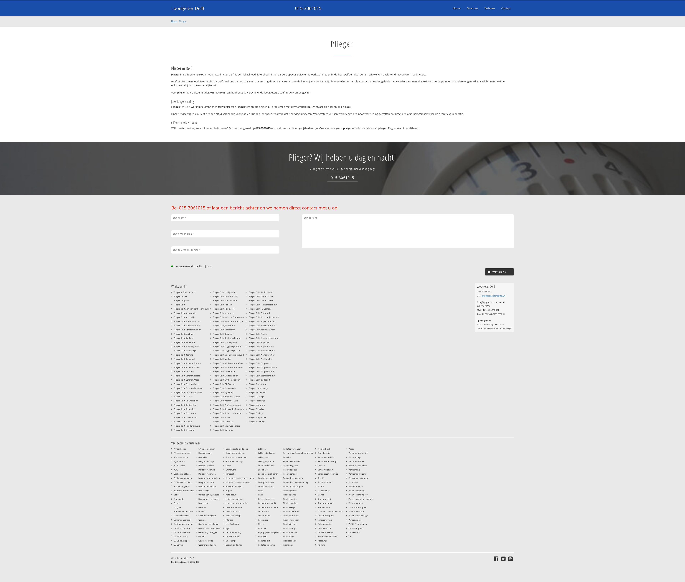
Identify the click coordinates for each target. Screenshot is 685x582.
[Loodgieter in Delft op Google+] (511, 558)
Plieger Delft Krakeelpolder (225, 342)
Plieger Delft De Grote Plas (186, 400)
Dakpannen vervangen (208, 499)
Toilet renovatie (325, 519)
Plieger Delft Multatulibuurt (225, 375)
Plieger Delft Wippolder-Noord (263, 367)
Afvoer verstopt (181, 457)
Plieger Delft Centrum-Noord (187, 375)
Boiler (176, 494)
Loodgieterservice (266, 482)
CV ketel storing (181, 536)
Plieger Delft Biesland (183, 338)
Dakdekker (203, 457)
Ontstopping (264, 515)
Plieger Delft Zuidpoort (259, 379)
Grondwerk (230, 469)
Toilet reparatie (324, 524)
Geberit (201, 536)
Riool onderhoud (291, 511)
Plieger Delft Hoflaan (222, 304)
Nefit (260, 494)
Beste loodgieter (181, 486)
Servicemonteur (325, 482)
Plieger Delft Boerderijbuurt (186, 346)
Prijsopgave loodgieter (268, 532)
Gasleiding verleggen (207, 532)
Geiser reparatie (205, 540)
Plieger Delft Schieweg (223, 421)
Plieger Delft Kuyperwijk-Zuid (226, 350)
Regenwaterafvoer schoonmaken (298, 453)
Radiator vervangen (292, 448)
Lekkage (262, 448)
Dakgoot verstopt (206, 482)
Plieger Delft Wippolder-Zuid (262, 371)
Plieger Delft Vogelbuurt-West (262, 325)
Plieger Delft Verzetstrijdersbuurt (264, 317)
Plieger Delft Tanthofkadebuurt (263, 304)
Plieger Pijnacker (256, 409)
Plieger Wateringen (257, 421)
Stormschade (324, 507)
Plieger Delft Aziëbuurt (184, 334)
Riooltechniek (324, 448)
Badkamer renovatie (183, 478)
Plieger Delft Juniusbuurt (224, 325)
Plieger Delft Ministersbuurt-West (228, 367)
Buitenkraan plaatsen (183, 511)
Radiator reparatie (266, 544)
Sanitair (321, 465)
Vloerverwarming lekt (358, 494)
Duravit (201, 511)
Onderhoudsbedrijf (267, 503)
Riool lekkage (289, 507)
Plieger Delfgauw (181, 300)
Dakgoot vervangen (207, 486)
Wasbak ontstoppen (358, 507)
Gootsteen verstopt (234, 461)
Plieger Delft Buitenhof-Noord (187, 363)
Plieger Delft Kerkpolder (224, 329)
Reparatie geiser (290, 465)
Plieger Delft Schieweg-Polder (226, 425)
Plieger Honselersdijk (258, 388)
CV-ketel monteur (206, 448)
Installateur (230, 494)
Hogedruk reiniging (234, 486)
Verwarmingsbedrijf (358, 473)
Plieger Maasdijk (256, 396)
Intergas (229, 519)
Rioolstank (288, 544)
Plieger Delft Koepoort (223, 334)
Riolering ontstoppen (293, 486)
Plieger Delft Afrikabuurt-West (187, 325)
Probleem (262, 536)
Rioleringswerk (290, 490)
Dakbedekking (205, 453)
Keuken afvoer (232, 536)
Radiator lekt (264, 540)
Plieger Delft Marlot (222, 359)
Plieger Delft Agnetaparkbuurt (187, 329)
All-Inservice (179, 465)
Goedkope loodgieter (235, 453)
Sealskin (321, 478)
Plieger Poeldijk (256, 413)
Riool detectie (289, 494)
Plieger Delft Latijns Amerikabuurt (228, 354)
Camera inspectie (181, 515)
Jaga (227, 528)
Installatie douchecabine (236, 503)
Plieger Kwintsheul (257, 392)
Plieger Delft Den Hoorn (185, 413)
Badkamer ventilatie (183, 482)
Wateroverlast (355, 519)
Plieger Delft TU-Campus (260, 308)
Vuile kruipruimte (357, 503)
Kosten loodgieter (233, 544)
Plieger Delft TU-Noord (259, 313)
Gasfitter (202, 519)
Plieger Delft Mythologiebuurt (226, 379)
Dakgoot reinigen (206, 465)
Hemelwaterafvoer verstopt (238, 482)
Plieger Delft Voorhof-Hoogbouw (264, 338)
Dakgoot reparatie (206, 469)
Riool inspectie (290, 499)
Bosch (176, 503)
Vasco (351, 448)
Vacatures (322, 540)
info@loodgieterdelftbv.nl (494, 295)
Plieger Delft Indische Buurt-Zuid (228, 321)
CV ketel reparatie (182, 532)
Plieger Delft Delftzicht (184, 409)
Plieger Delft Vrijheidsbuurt (261, 346)
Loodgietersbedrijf (266, 478)
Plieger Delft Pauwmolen (224, 388)
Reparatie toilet (290, 473)
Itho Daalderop (232, 524)
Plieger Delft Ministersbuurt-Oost (228, 363)
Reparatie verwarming (293, 478)
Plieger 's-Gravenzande (184, 292)
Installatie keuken (233, 507)
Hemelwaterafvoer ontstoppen (239, 478)
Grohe (228, 465)
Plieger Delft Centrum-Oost (186, 379)
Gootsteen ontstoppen (236, 457)
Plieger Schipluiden (258, 417)
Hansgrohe (230, 473)
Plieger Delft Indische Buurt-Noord (229, 317)
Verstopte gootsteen (358, 465)
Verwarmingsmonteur (359, 478)
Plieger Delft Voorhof (258, 334)
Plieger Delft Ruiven (222, 417)
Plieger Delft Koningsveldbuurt (227, 338)
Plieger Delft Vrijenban (259, 342)
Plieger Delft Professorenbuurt (227, 405)
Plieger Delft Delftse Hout (185, 405)
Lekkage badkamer (266, 453)
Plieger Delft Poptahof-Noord (226, 396)
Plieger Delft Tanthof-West (261, 300)
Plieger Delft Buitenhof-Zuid (187, 367)
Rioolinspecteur (290, 532)
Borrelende (179, 499)
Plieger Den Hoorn (257, 384)
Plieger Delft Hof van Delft (225, 300)
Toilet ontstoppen (326, 515)
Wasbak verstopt (356, 511)
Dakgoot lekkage (206, 461)
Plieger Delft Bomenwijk (185, 350)
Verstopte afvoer (356, 461)
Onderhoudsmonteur (268, 507)
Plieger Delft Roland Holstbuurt (227, 413)
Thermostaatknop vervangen (331, 511)
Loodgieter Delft (188, 8)
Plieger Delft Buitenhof (184, 359)
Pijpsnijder (263, 519)
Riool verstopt (289, 528)
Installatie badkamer (234, 499)
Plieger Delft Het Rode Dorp (225, 296)
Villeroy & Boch (356, 486)
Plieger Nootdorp (257, 405)
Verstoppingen (355, 457)
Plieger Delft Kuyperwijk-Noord (227, 346)
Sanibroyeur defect (326, 457)
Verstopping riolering (358, 453)
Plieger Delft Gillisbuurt (184, 430)
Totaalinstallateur (326, 532)
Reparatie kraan (290, 469)
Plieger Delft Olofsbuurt (224, 384)
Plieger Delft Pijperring (223, 392)
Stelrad (321, 494)
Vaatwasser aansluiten (328, 536)
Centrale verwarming (183, 524)
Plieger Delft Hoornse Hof (224, 308)
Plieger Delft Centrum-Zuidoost (188, 388)
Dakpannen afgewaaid (208, 494)
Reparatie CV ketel (291, 461)
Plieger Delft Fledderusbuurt (187, 425)
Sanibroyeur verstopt (327, 461)
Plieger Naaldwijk (257, 400)
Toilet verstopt (324, 528)
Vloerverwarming (356, 490)
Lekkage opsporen (266, 461)
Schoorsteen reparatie (328, 473)
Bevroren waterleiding (184, 490)
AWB (176, 469)
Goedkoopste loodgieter (236, 448)
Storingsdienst (324, 499)
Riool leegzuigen (290, 503)
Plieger (182, 21)
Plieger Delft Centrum (184, 371)
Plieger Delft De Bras (183, 396)
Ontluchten (263, 511)
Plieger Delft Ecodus (183, 421)
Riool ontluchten (291, 515)
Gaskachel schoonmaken (209, 528)
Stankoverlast (324, 490)
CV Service (178, 544)
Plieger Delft (179, 304)
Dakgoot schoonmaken (209, 478)
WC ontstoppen (356, 528)
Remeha (287, 457)
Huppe (228, 490)
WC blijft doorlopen (358, 524)
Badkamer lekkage (182, 473)
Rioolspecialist (289, 540)
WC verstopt (354, 532)
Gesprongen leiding (207, 544)
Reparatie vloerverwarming (295, 482)
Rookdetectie (324, 453)
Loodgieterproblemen (268, 473)
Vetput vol (353, 482)
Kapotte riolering (233, 532)
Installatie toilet (232, 511)
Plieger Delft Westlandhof (260, 359)
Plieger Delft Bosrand (183, 354)
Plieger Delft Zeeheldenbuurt (262, 375)
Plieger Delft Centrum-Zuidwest (188, 392)
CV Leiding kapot (181, 540)
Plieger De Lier (180, 296)
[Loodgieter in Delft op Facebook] (496, 558)
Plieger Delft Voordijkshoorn (262, 329)
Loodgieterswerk (265, 486)
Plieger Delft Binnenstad (185, 342)
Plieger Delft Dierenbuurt (185, 417)
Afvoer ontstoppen (182, 453)
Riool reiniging (289, 524)
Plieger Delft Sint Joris (223, 430)
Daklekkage (203, 490)
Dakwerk (202, 507)
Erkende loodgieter (207, 515)
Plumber (262, 528)
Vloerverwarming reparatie (361, 499)
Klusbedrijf (230, 540)
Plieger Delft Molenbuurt (224, 371)
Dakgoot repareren (207, 473)
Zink (350, 536)
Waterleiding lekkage (358, 515)
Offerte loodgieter (266, 499)
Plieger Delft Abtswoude (185, 313)
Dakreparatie (204, 503)
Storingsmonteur (325, 503)
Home (174, 21)
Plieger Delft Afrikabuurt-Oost (187, 321)
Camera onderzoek (182, 519)
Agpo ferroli (179, 461)
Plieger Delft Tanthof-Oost (261, 296)
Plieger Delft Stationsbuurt (261, 292)
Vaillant (321, 544)
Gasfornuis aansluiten (208, 524)
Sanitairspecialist (325, 469)
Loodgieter (263, 469)
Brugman (178, 507)
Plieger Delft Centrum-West (186, 384)
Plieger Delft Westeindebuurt (262, 350)
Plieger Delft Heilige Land (224, 292)
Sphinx (321, 486)
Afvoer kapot (180, 448)
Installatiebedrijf (232, 515)
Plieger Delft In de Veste (224, 313)
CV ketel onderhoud (183, 528)
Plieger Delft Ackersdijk (184, 317)
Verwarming (354, 469)
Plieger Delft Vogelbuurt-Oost (262, 321)
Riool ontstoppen (291, 519)
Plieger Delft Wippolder (259, 363)
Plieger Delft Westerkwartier (261, 354)
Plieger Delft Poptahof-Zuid (225, 400)
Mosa (260, 490)
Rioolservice (288, 536)
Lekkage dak (264, 457)
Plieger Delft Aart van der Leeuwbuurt (191, 308)
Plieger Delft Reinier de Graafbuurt (229, 409)
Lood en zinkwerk (266, 465)
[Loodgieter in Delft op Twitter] (503, 558)
